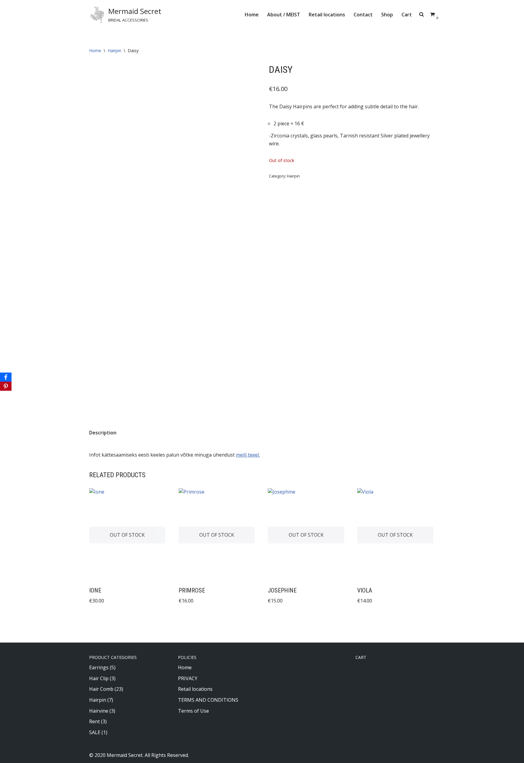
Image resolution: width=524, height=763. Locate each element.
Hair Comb (101, 689)
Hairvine (98, 710)
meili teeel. (248, 454)
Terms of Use (193, 710)
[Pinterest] (6, 386)
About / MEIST (283, 14)
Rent (94, 721)
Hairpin (114, 50)
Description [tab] (102, 432)
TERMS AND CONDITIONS (208, 700)
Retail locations (327, 14)
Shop (387, 14)
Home (252, 14)
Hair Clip (99, 678)
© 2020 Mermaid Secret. (116, 755)
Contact (363, 14)
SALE (94, 732)
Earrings (99, 667)
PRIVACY (187, 678)
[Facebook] (6, 377)
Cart (406, 14)
